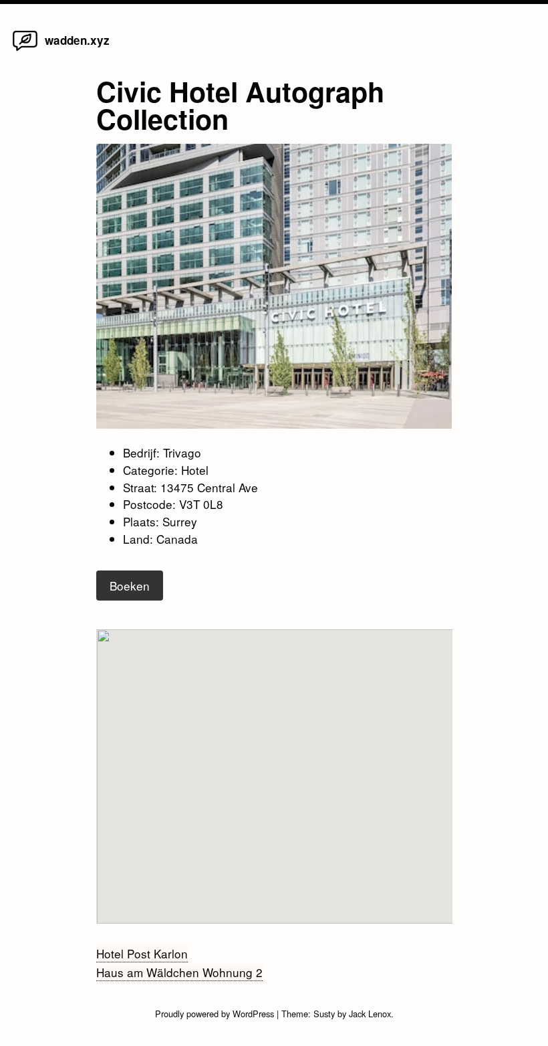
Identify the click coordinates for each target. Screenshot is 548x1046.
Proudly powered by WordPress (216, 1013)
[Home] (25, 49)
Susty (324, 1013)
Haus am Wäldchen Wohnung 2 (179, 972)
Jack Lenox (370, 1013)
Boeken (130, 585)
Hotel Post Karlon (142, 953)
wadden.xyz (77, 40)
